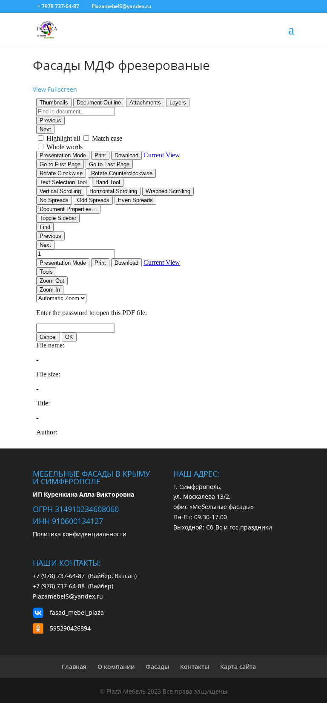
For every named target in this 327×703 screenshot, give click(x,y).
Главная (74, 666)
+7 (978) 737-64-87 (60, 576)
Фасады (157, 666)
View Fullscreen (55, 89)
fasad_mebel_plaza (77, 612)
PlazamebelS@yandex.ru (68, 596)
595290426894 (70, 628)
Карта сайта (238, 666)
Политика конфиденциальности (79, 534)
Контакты (194, 666)
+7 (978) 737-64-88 (59, 586)
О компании (116, 666)
